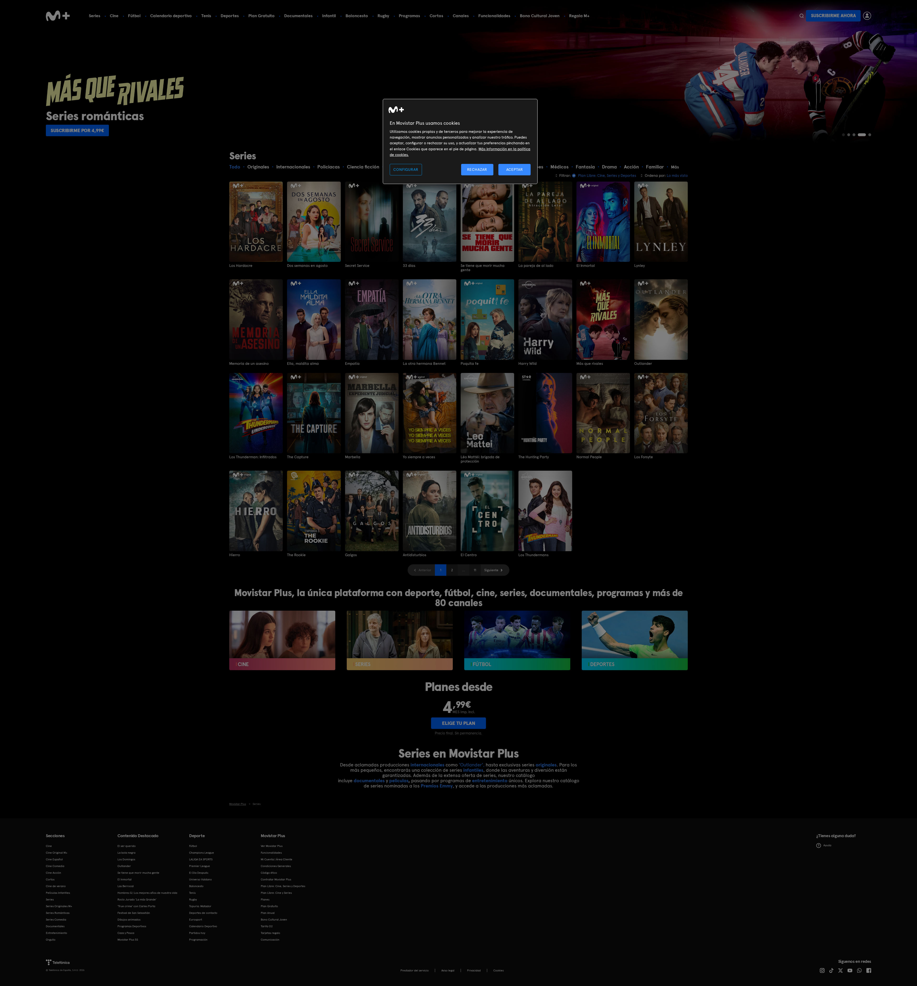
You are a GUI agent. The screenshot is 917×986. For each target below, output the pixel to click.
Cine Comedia (55, 866)
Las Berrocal (125, 886)
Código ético (269, 872)
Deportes (230, 15)
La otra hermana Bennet (424, 363)
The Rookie (296, 555)
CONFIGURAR (405, 169)
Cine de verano (56, 886)
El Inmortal (585, 266)
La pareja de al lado (535, 266)
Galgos (351, 555)
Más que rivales (589, 363)
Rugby (383, 15)
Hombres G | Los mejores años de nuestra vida (147, 892)
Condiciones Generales (276, 866)
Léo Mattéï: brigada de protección (480, 459)
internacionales (427, 765)
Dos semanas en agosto (307, 266)
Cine (114, 15)
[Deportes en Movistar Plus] (635, 640)
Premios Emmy (437, 786)
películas (398, 780)
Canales (461, 15)
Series (94, 15)
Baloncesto (357, 15)
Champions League (201, 852)
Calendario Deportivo (203, 926)
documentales (369, 780)
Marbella (352, 457)
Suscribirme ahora (833, 15)
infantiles (473, 770)
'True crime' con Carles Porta (136, 906)
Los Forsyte (643, 457)
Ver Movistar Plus (272, 846)
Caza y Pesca (125, 933)
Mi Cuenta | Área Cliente (276, 859)
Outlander (643, 363)
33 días (409, 266)
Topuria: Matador (200, 906)
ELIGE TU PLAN (458, 723)
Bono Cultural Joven (540, 15)
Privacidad (474, 970)
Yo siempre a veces (419, 457)
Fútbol (134, 15)
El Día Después (198, 872)
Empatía (352, 363)
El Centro (469, 555)
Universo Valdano (200, 879)
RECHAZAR (477, 169)
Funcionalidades (494, 15)
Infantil (329, 15)
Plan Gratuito (261, 15)
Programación (198, 939)
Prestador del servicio (414, 970)
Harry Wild (527, 363)
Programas (409, 15)
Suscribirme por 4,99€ (77, 130)
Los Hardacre (240, 266)
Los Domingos (126, 859)
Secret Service (357, 266)
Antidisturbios (414, 555)
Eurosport (195, 919)
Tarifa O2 (267, 926)
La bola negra (126, 852)
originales (546, 765)
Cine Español (54, 859)
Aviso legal (447, 970)
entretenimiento (489, 780)
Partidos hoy (197, 933)
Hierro (234, 555)
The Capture (298, 457)
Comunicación (270, 939)
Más (675, 167)
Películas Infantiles (58, 892)
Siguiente (491, 570)
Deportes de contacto (203, 913)
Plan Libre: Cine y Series (276, 892)
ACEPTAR (514, 169)
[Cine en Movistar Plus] (282, 640)
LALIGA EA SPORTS (201, 859)
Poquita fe (470, 363)
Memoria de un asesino (249, 363)
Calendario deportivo (171, 15)
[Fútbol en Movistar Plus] (517, 640)
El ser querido (126, 846)
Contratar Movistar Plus (276, 879)
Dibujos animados (128, 919)
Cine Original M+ (56, 852)
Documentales (298, 15)
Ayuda (827, 845)
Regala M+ (579, 15)
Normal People (589, 457)
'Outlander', (472, 765)
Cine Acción (53, 872)
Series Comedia (56, 919)
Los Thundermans (533, 555)
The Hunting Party (533, 457)
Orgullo (50, 939)
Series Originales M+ (59, 906)
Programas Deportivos (131, 926)
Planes (265, 899)
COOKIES (498, 970)
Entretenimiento (56, 933)
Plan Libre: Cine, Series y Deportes (283, 886)
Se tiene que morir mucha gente (483, 268)
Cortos (436, 15)
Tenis (206, 15)
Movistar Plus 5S (127, 939)
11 (475, 570)
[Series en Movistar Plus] (400, 640)
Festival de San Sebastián (133, 913)
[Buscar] (802, 16)
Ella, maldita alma (303, 363)
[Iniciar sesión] (867, 16)
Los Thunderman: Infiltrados (253, 457)
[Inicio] (58, 16)
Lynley (639, 266)
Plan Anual (268, 913)
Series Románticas (57, 913)
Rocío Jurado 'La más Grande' (136, 899)
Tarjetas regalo (270, 933)
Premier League (199, 866)
